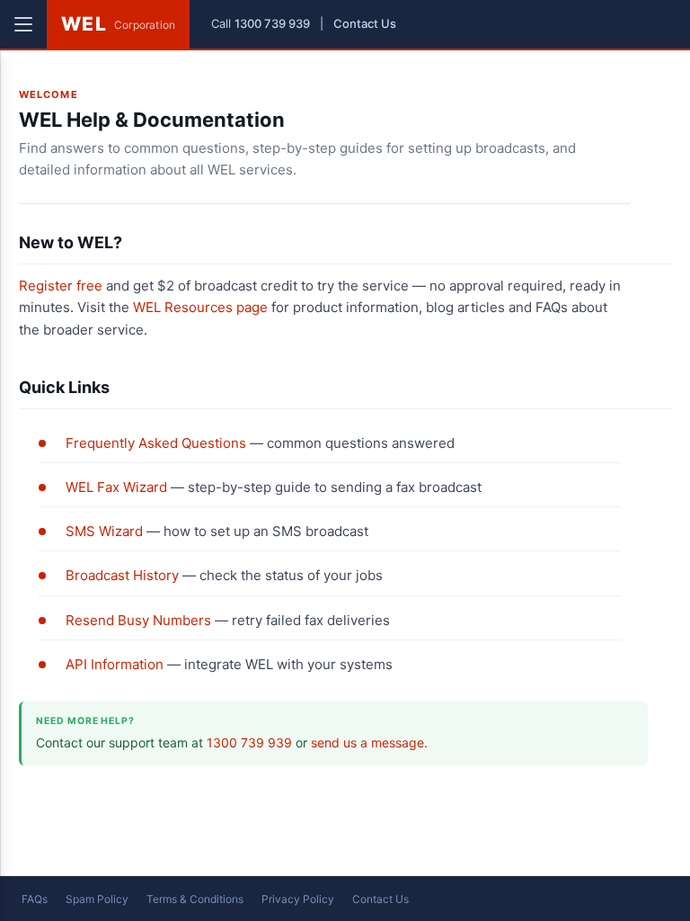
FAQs (35, 899)
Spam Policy (97, 899)
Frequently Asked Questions (156, 443)
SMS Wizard (104, 531)
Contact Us (364, 23)
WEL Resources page (200, 307)
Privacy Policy (297, 899)
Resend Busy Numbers (138, 620)
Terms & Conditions (194, 899)
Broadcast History (122, 575)
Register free (60, 285)
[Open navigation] (23, 24)
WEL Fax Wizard (116, 487)
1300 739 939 (272, 23)
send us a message (367, 742)
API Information (115, 664)
